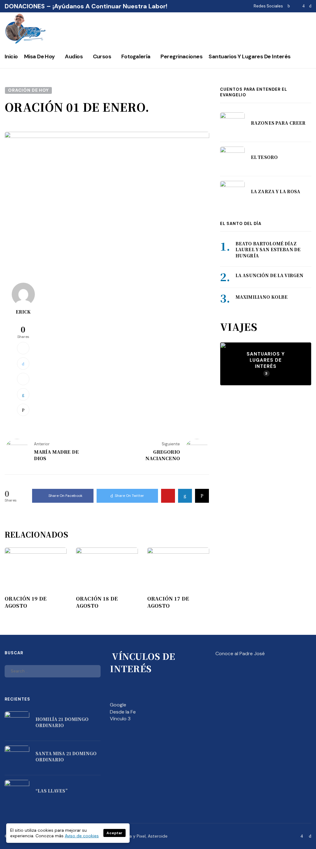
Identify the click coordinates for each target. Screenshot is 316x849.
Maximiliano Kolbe (261, 297)
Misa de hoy (39, 56)
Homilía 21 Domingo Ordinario (62, 722)
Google (118, 704)
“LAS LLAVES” (51, 791)
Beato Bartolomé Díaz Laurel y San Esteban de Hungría (268, 249)
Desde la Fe (123, 712)
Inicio (11, 56)
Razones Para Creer (278, 123)
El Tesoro (264, 157)
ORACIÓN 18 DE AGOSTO (97, 602)
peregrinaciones (181, 56)
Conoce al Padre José (240, 653)
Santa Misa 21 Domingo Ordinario (66, 756)
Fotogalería (136, 56)
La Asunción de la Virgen (269, 275)
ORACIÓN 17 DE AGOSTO (168, 602)
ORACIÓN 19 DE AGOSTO (26, 602)
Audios (74, 56)
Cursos (102, 56)
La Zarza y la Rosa (276, 191)
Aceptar (114, 832)
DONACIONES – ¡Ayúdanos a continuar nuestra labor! (86, 6)
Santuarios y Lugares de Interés (249, 56)
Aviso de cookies (82, 836)
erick (23, 312)
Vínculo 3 (120, 718)
